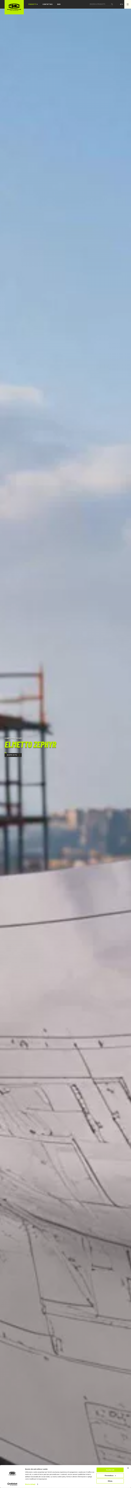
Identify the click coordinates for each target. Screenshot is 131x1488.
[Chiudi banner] (128, 1468)
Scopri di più (12, 755)
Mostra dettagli (30, 1484)
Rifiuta (110, 1481)
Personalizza (109, 1475)
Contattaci (48, 4)
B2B (59, 4)
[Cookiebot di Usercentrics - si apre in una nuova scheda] (12, 1484)
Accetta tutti (110, 1470)
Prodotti (32, 4)
